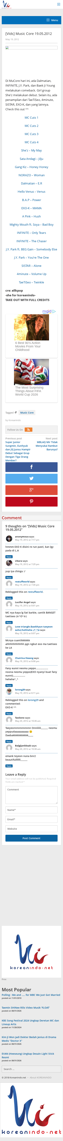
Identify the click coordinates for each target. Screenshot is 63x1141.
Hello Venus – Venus (31, 191)
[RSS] (29, 429)
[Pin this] (31, 502)
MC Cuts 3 (31, 134)
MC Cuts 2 (31, 126)
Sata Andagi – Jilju (31, 159)
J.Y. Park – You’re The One (31, 257)
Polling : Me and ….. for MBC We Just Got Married (31, 995)
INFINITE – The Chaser (31, 241)
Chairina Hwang (24, 658)
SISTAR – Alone (31, 266)
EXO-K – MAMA (31, 208)
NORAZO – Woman (32, 175)
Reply (9, 556)
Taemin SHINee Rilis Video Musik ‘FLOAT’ (26, 1007)
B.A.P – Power (31, 200)
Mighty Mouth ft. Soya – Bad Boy (32, 224)
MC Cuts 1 (31, 118)
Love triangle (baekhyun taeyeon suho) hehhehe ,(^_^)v (34, 628)
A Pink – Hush (31, 216)
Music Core (27, 412)
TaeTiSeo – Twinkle (31, 282)
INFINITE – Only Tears (31, 233)
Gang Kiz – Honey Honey (31, 167)
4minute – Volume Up (31, 274)
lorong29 (20, 689)
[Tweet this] (31, 479)
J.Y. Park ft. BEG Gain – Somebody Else (31, 249)
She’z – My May (31, 150)
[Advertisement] (31, 887)
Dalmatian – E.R (31, 183)
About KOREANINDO (40, 1077)
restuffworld (22, 581)
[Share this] (31, 467)
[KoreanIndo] (6, 4)
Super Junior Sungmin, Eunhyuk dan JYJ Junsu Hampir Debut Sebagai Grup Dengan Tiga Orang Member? (17, 449)
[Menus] (59, 4)
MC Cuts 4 (31, 142)
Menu (54, 20)
